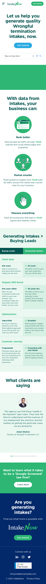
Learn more (23, 485)
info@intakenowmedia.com (23, 574)
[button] (10, 456)
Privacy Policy (33, 579)
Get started (23, 45)
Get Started (37, 3)
